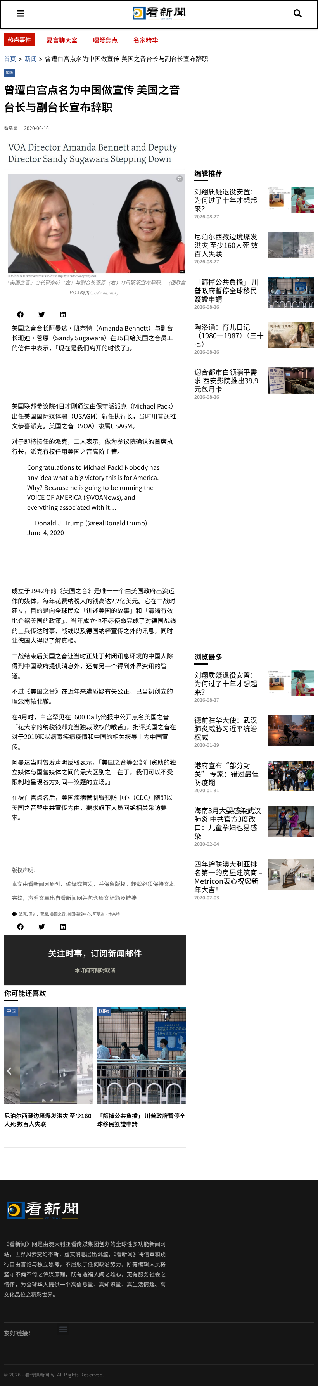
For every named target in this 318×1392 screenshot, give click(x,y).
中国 (11, 1011)
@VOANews (102, 497)
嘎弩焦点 (105, 39)
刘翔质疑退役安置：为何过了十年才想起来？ (225, 199)
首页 (10, 58)
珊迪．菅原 (38, 914)
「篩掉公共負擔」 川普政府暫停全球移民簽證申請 (226, 290)
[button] (20, 314)
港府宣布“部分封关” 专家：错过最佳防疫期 (226, 773)
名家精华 (145, 39)
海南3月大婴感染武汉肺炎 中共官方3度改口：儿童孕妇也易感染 (227, 823)
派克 (23, 914)
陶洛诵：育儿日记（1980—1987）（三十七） (229, 335)
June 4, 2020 (45, 532)
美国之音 (58, 914)
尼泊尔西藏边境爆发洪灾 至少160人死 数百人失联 (226, 244)
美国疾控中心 (79, 914)
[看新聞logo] (159, 19)
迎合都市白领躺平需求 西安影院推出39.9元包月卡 (226, 380)
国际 (9, 72)
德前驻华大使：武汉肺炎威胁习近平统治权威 (225, 728)
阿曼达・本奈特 (106, 914)
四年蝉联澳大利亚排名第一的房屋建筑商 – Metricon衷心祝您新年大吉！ (228, 876)
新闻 (30, 58)
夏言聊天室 (62, 39)
